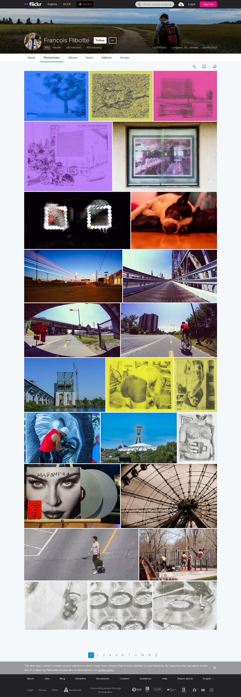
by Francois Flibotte (34, 118)
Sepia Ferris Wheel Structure (138, 522)
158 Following (93, 47)
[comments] (85, 118)
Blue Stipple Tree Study (39, 115)
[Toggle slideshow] (204, 66)
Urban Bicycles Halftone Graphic (44, 185)
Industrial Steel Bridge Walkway (142, 296)
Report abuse (185, 678)
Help (164, 678)
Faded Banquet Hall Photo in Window (135, 185)
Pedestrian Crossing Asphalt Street (46, 574)
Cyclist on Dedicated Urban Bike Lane (143, 351)
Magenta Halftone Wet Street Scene (176, 115)
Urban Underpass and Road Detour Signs (49, 351)
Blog (62, 678)
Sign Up (208, 4)
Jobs (47, 678)
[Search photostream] (194, 66)
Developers (102, 678)
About (30, 678)
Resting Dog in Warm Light (147, 243)
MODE (67, 4)
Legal (30, 690)
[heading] (32, 4)
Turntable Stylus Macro (39, 624)
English (207, 678)
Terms (55, 690)
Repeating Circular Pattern (105, 624)
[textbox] (158, 4)
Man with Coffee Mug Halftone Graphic (191, 457)
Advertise (80, 678)
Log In (191, 4)
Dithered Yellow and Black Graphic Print (129, 406)
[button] (79, 118)
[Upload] (181, 4)
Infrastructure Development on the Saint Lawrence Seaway (58, 406)
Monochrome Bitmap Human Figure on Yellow (189, 406)
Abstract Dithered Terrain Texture (110, 115)
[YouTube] (203, 690)
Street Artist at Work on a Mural (44, 457)
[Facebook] (194, 690)
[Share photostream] (215, 66)
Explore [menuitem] (52, 4)
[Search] (139, 4)
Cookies (124, 678)
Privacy (42, 690)
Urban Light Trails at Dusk (40, 296)
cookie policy (105, 670)
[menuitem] (85, 4)
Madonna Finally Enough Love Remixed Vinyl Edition (55, 522)
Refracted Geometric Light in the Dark (47, 243)
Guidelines (146, 678)
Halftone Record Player (167, 624)
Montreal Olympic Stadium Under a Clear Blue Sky (130, 457)
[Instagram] (211, 690)
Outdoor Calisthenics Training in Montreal (164, 574)
